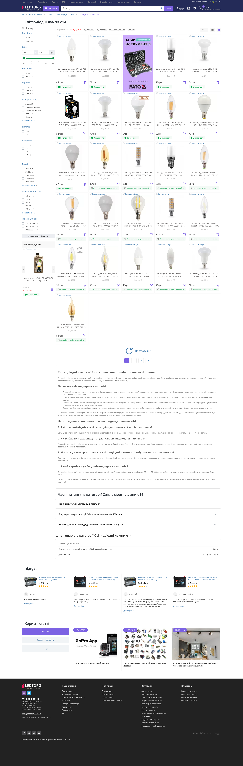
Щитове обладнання (150, 723)
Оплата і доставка (76, 2)
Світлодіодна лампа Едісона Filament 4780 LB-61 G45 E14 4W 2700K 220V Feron (138, 226)
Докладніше (29, 604)
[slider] (24, 58)
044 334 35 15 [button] (30, 698)
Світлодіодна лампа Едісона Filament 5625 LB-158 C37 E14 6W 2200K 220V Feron (104, 175)
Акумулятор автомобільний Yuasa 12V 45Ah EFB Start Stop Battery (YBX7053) (103, 578)
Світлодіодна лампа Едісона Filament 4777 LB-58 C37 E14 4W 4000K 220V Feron (171, 125)
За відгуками (75, 30)
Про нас (55, 2)
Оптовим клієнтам (189, 700)
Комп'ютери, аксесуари (151, 697)
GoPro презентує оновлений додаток (91, 663)
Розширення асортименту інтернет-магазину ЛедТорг (145, 664)
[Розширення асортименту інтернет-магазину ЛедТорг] (146, 644)
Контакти (137, 2)
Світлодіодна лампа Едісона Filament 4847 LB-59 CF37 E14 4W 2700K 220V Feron (104, 276)
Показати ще (143, 351)
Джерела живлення (149, 694)
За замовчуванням (117, 30)
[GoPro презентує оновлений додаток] (96, 644)
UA (216, 2)
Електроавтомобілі (149, 707)
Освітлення (146, 716)
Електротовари (35, 14)
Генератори (107, 691)
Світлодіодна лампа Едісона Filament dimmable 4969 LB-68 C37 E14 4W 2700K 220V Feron (72, 276)
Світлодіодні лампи (65, 14)
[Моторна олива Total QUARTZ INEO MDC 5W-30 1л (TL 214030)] (38, 262)
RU (219, 2)
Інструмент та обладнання (153, 726)
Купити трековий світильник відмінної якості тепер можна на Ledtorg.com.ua (195, 664)
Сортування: (62, 30)
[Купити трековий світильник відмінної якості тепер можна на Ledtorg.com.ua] (196, 644)
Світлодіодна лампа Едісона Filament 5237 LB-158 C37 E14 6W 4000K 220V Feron (204, 226)
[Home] (23, 14)
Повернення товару (70, 703)
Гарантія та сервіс (123, 2)
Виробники (67, 710)
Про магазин (67, 691)
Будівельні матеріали (150, 719)
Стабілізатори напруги (112, 700)
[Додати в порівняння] (51, 255)
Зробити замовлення (213, 9)
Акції (64, 713)
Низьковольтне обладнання (153, 713)
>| (149, 360)
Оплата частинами (189, 694)
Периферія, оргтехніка (151, 703)
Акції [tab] (45, 648)
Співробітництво (106, 2)
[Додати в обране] (51, 251)
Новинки (131, 30)
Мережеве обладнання (151, 700)
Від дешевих (89, 30)
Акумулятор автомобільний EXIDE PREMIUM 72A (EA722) (53, 578)
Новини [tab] (45, 631)
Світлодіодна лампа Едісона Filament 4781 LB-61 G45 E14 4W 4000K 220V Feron (72, 226)
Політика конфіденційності (73, 697)
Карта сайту (67, 707)
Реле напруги (108, 694)
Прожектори (107, 697)
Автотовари (146, 691)
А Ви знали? (91, 2)
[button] (28, 2)
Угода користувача (70, 694)
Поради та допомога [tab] (45, 640)
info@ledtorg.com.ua (31, 714)
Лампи (50, 14)
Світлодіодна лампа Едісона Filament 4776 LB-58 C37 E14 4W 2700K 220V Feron (204, 175)
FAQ (63, 2)
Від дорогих (102, 30)
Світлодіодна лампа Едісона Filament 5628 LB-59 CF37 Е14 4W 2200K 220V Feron (71, 327)
